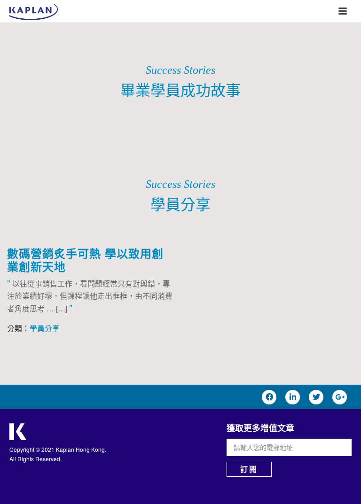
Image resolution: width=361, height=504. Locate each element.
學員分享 (45, 328)
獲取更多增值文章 (260, 428)
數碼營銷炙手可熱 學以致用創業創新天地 (85, 259)
